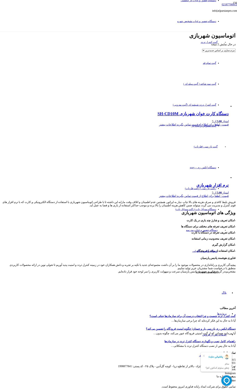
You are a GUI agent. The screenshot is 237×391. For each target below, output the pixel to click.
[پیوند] (138, 39)
